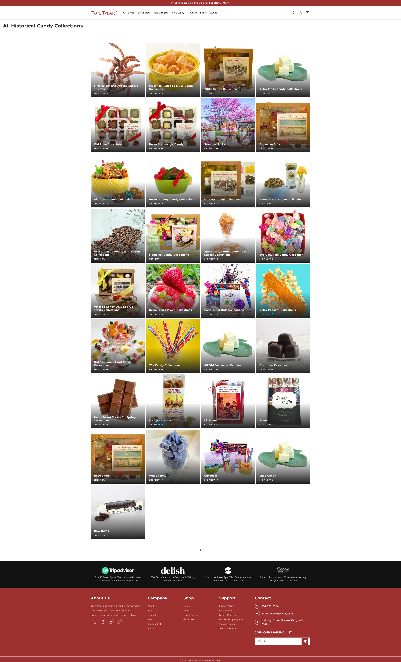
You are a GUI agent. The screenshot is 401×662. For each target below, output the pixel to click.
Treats (186, 606)
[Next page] (209, 550)
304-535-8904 (270, 606)
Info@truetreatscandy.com (277, 613)
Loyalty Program (227, 615)
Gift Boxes (188, 619)
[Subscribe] (305, 641)
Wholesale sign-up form (231, 619)
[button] (179, 12)
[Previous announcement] (92, 3)
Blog (150, 610)
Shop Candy (178, 12)
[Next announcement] (309, 3)
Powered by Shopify (212, 660)
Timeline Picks (155, 624)
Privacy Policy (226, 606)
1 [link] (192, 550)
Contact (152, 615)
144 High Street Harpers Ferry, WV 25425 (282, 622)
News (151, 619)
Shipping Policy (227, 624)
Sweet (186, 610)
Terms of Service (228, 628)
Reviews (152, 628)
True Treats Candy (195, 660)
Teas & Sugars (190, 615)
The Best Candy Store (162, 577)
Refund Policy (226, 610)
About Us (153, 606)
